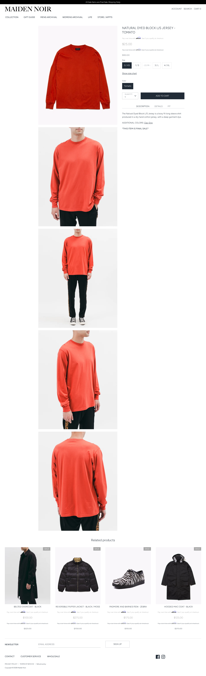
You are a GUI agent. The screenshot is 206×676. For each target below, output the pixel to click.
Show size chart (129, 73)
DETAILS (158, 106)
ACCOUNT (177, 9)
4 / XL (167, 65)
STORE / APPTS (105, 17)
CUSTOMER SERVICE (31, 656)
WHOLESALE (53, 656)
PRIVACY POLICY (11, 664)
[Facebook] (158, 657)
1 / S (137, 65)
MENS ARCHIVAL (48, 17)
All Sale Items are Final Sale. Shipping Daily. (103, 2)
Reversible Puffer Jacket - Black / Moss (78, 606)
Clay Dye (148, 123)
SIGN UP (117, 644)
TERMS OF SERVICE (27, 664)
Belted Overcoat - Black (27, 606)
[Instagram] (163, 657)
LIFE (90, 17)
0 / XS (127, 65)
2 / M (147, 65)
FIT (169, 106)
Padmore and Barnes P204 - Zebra (128, 606)
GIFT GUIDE (29, 17)
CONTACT (9, 656)
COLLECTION (11, 17)
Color (124, 81)
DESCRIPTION (142, 106)
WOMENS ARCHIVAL (72, 17)
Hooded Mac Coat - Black (178, 606)
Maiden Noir (22, 668)
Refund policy (41, 664)
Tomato (127, 86)
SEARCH (188, 9)
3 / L (157, 65)
